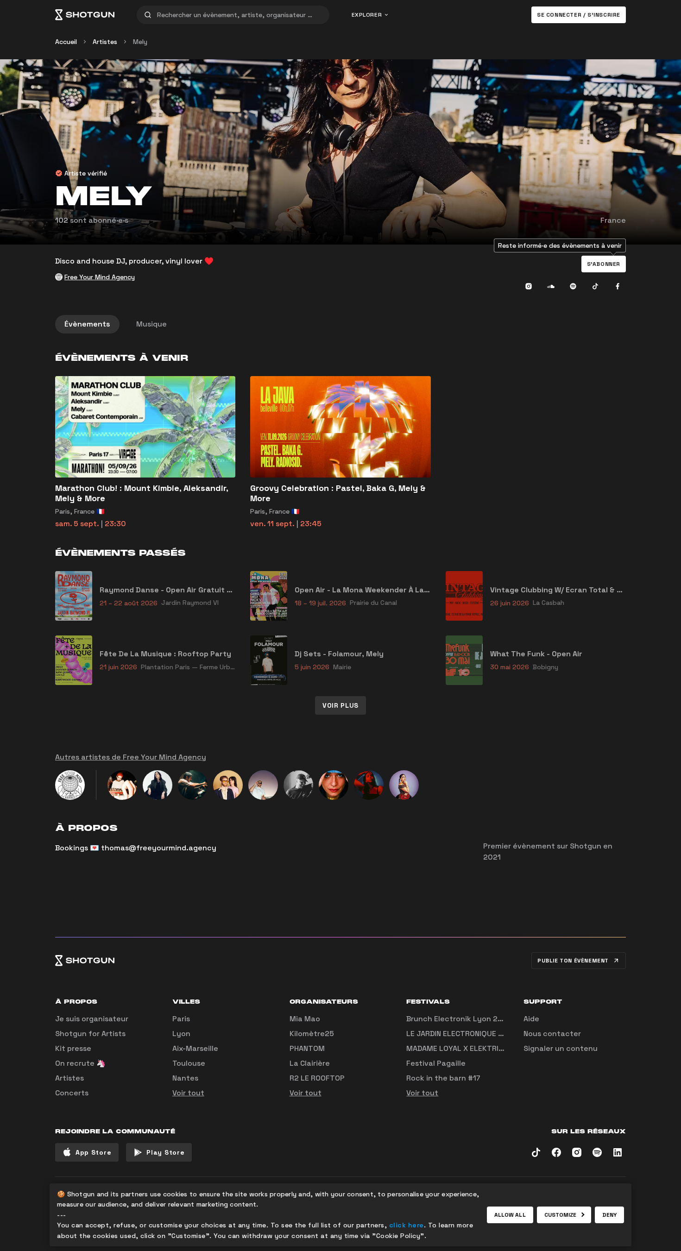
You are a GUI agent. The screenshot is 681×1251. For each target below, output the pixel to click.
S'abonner (603, 264)
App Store (93, 1152)
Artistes (105, 42)
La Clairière (310, 1063)
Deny (609, 1215)
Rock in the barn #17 (443, 1078)
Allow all (510, 1215)
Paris (181, 1019)
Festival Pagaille (436, 1063)
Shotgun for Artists (90, 1033)
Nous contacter (552, 1033)
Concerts (71, 1093)
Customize (560, 1215)
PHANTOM (307, 1048)
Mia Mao (305, 1019)
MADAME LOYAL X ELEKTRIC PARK (464, 1048)
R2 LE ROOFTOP (317, 1078)
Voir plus (340, 705)
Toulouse (188, 1063)
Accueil (66, 42)
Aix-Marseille (195, 1048)
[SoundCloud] (550, 286)
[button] (603, 264)
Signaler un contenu (560, 1048)
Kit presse (73, 1048)
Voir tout (188, 1093)
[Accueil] (84, 14)
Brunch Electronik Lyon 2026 (459, 1019)
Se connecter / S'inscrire (578, 15)
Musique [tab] (151, 324)
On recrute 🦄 (80, 1063)
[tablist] (340, 324)
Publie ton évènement (573, 960)
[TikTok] (595, 286)
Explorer (367, 15)
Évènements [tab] (87, 324)
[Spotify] (573, 286)
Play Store (165, 1152)
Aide (531, 1019)
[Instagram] (528, 286)
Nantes (185, 1078)
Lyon (181, 1033)
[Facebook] (617, 286)
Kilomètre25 (312, 1033)
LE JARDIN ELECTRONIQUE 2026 (461, 1033)
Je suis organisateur (91, 1019)
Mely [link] (140, 42)
